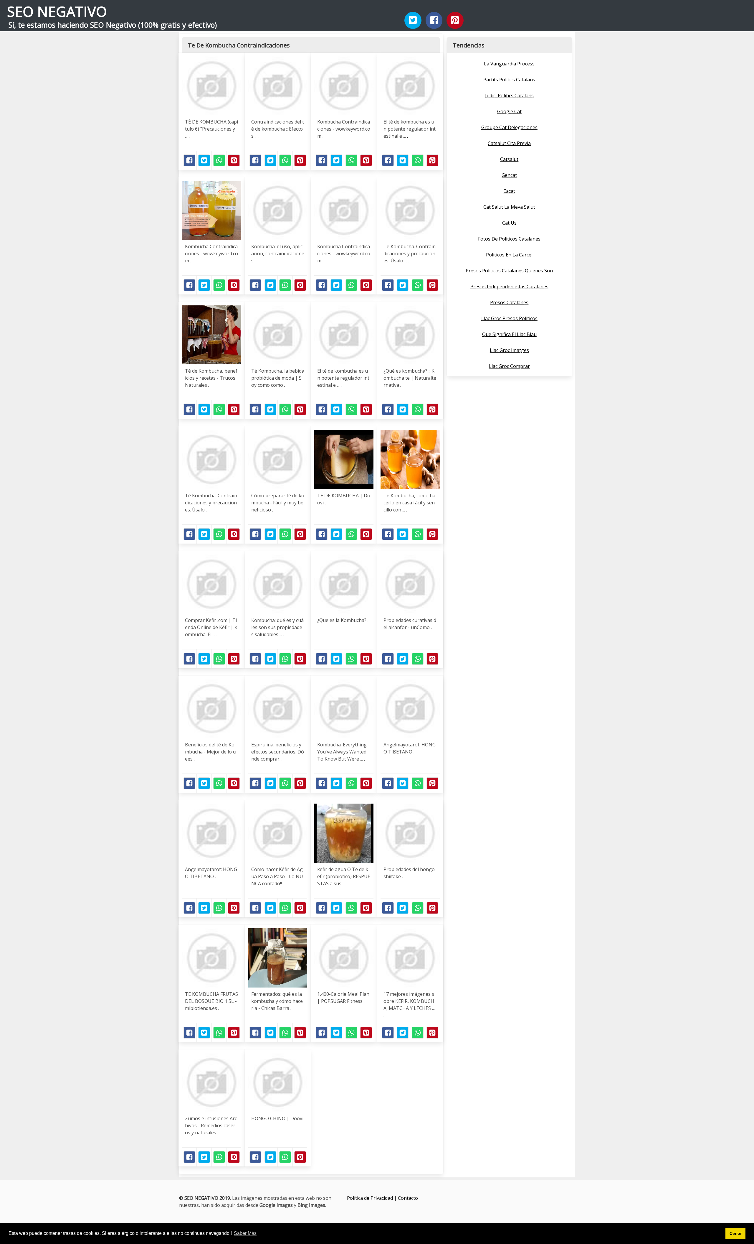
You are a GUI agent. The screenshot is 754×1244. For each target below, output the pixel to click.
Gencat (509, 175)
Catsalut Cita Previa (509, 143)
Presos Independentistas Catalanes (509, 286)
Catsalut (509, 159)
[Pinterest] (455, 20)
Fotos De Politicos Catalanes (509, 239)
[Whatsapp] (219, 160)
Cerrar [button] (736, 1233)
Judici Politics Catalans (509, 95)
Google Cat (509, 111)
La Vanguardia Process (509, 63)
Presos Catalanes (509, 302)
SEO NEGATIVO (57, 11)
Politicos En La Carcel (509, 254)
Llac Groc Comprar (509, 366)
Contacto (408, 1198)
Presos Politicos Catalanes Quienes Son (509, 270)
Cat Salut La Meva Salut (509, 207)
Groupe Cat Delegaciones (509, 127)
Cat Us (509, 223)
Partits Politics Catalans (509, 79)
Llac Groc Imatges (509, 350)
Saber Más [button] (245, 1233)
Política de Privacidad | (372, 1198)
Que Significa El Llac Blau (509, 334)
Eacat (509, 191)
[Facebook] (434, 20)
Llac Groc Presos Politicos (509, 318)
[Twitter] (412, 20)
